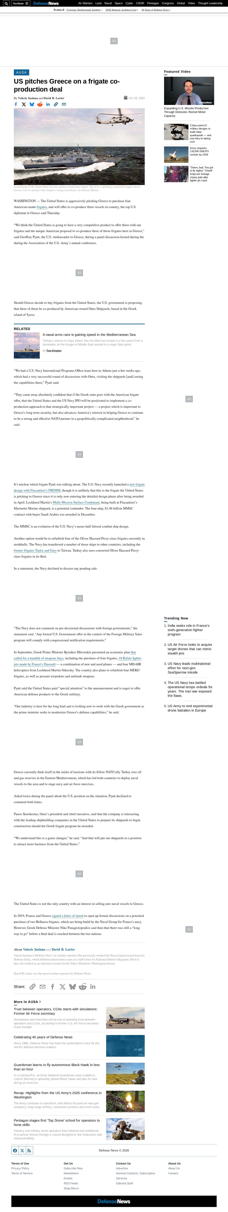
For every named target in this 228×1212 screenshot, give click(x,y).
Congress (168, 3)
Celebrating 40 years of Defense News (43, 1037)
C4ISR (140, 3)
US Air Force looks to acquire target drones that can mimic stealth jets (190, 649)
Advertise (122, 1168)
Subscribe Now (73, 1168)
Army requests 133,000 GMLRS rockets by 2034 (199, 151)
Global (181, 3)
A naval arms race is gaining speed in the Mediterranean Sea (89, 334)
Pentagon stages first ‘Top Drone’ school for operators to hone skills (57, 1123)
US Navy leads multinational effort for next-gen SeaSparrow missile (189, 668)
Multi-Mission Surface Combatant (76, 502)
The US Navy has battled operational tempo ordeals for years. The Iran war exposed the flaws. (190, 689)
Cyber (129, 3)
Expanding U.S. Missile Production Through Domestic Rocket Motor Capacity (186, 112)
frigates (42, 207)
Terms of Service (22, 1173)
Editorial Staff (124, 1183)
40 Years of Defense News (155, 9)
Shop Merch (71, 1188)
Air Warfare (85, 3)
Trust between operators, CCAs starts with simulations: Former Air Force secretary (56, 1011)
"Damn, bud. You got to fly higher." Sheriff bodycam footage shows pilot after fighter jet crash (201, 174)
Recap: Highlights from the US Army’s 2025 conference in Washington (57, 1095)
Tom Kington (53, 350)
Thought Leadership (210, 3)
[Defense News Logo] (46, 3)
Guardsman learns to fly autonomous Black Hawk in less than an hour (57, 1067)
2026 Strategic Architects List (121, 9)
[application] (189, 91)
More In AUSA (26, 1002)
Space (119, 3)
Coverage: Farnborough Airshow (83, 9)
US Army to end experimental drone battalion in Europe (190, 708)
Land (98, 3)
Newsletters (71, 1173)
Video (191, 3)
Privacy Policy (20, 1168)
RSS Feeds (71, 1183)
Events (68, 1178)
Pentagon (153, 3)
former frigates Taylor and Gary (35, 550)
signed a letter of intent (67, 915)
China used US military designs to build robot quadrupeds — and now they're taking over (200, 133)
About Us (174, 1168)
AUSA (21, 72)
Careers (173, 1173)
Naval (108, 3)
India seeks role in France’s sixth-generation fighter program (188, 630)
